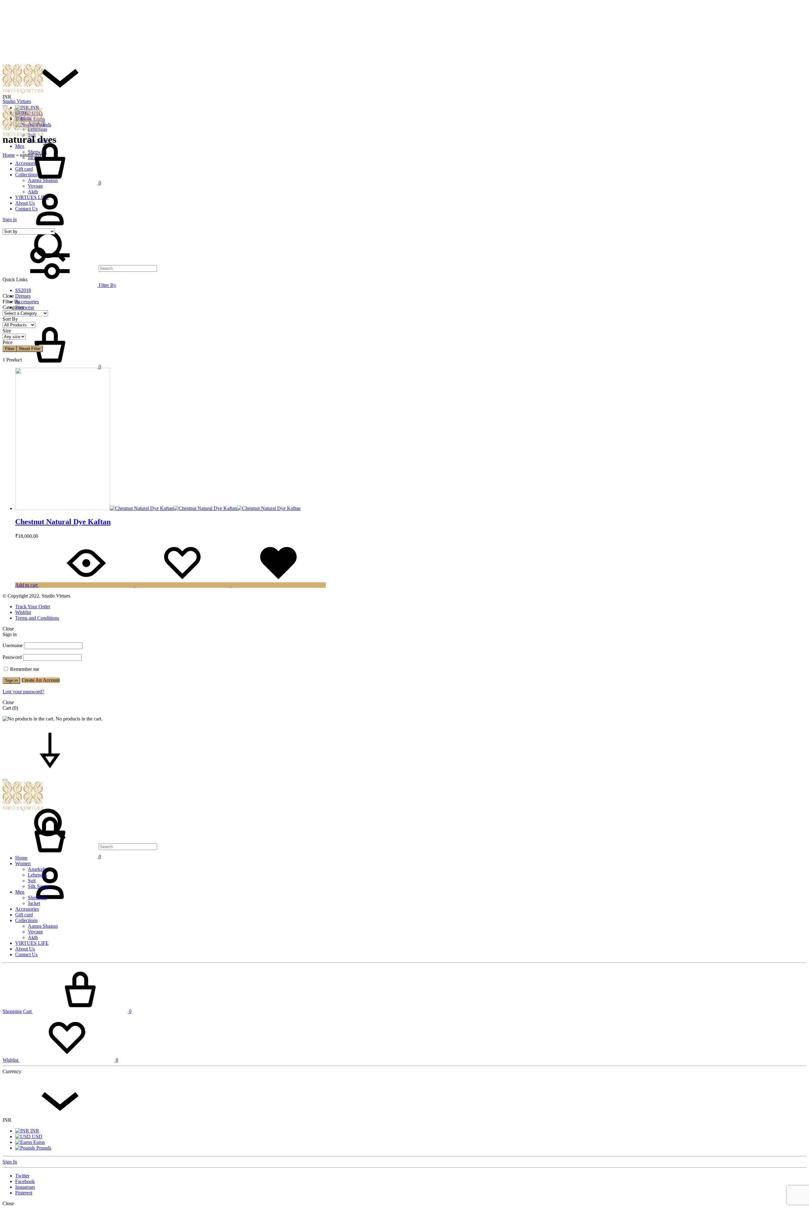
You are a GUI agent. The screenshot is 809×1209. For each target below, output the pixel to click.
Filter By (106, 285)
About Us (25, 948)
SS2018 (23, 290)
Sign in (11, 680)
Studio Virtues (17, 101)
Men (19, 892)
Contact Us (26, 954)
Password (12, 657)
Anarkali (36, 869)
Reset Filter (29, 348)
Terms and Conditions (37, 618)
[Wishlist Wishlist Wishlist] (230, 585)
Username (13, 645)
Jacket (34, 903)
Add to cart (26, 585)
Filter (9, 348)
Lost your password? (23, 691)
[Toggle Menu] (5, 106)
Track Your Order (32, 606)
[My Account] (50, 905)
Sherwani (37, 897)
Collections (26, 920)
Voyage (35, 931)
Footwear (24, 307)
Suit (32, 880)
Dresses (23, 296)
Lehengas (37, 875)
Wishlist (23, 612)
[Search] (80, 846)
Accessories (27, 301)
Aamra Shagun (43, 926)
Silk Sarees (39, 886)
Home (9, 155)
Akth (33, 937)
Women (23, 863)
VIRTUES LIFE (32, 943)
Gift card (24, 914)
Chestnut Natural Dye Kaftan (63, 522)
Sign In (10, 1161)
